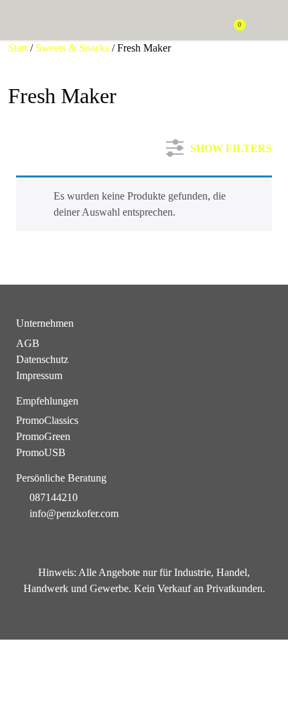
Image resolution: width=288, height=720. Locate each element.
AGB (28, 343)
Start (17, 48)
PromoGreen (43, 436)
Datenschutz (42, 359)
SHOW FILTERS (231, 146)
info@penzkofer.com (74, 513)
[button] (265, 21)
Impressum (39, 375)
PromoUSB (41, 452)
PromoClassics (47, 420)
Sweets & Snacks (72, 48)
